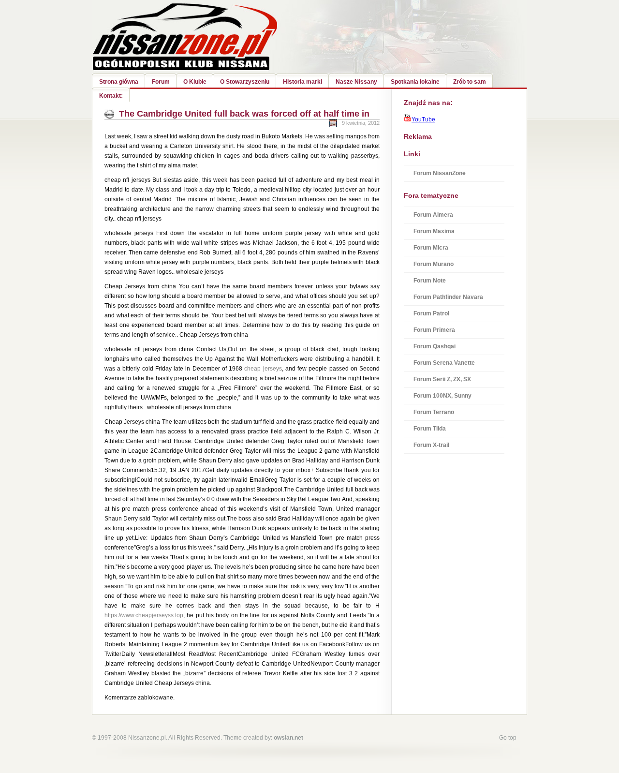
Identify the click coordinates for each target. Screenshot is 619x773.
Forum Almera (433, 214)
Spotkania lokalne (415, 81)
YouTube (423, 119)
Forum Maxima (434, 231)
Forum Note (429, 280)
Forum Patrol (431, 313)
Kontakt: (111, 95)
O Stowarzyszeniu (244, 81)
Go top (507, 737)
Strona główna (118, 81)
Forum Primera (434, 330)
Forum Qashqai (434, 346)
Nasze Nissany (356, 81)
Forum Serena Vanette (444, 362)
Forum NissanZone (439, 173)
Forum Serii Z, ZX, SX (442, 379)
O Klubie (194, 81)
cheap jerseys (262, 368)
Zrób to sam (469, 81)
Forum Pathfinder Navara (448, 297)
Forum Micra (430, 247)
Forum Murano (433, 264)
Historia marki (302, 81)
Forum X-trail (431, 445)
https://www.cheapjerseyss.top (143, 615)
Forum (161, 81)
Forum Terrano (433, 412)
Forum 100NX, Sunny (442, 395)
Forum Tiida (429, 428)
